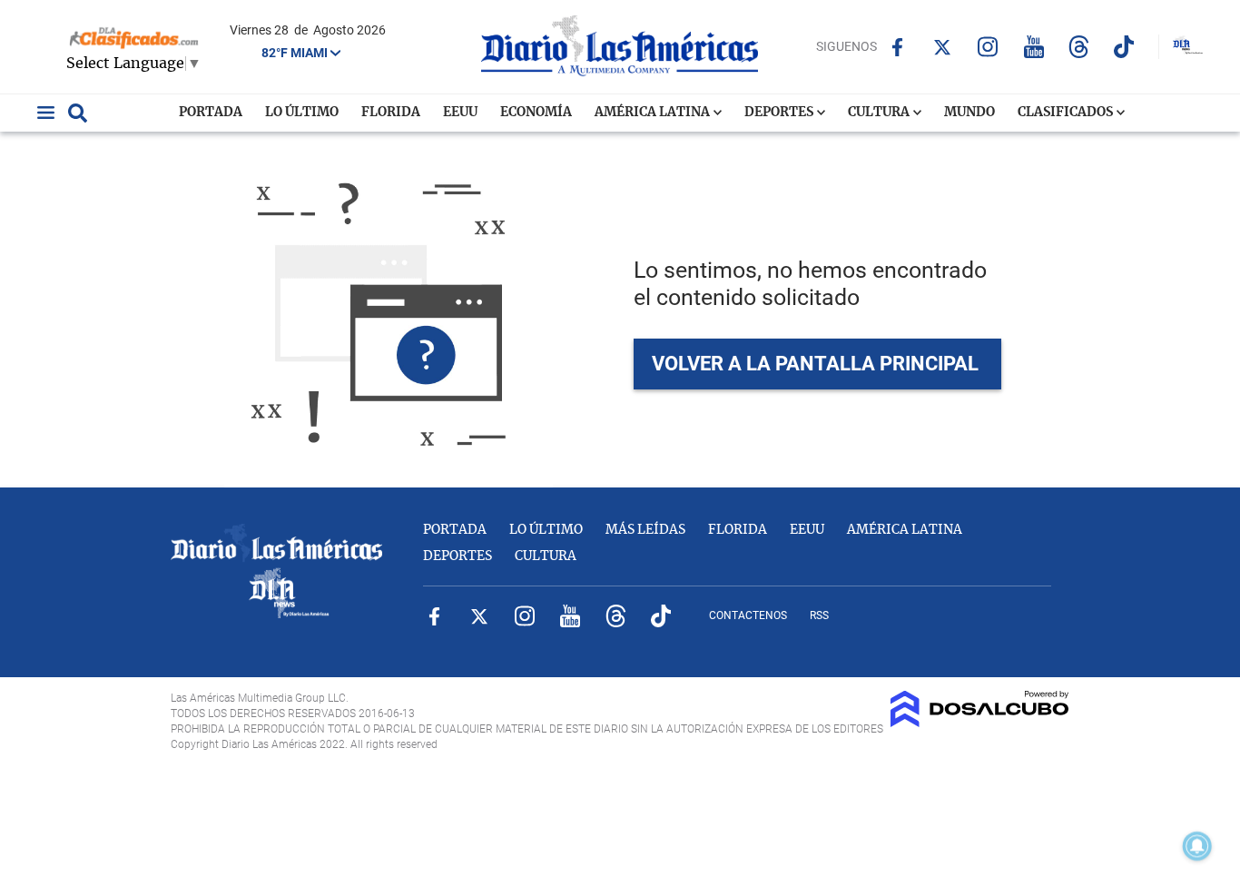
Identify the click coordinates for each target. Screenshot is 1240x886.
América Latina (654, 112)
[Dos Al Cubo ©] (980, 722)
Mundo (969, 112)
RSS (819, 615)
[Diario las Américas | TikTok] (1124, 46)
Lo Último (302, 112)
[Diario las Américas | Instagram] (988, 46)
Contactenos (748, 615)
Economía (536, 112)
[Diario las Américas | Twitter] (942, 47)
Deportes (780, 112)
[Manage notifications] (1197, 846)
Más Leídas (645, 530)
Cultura (880, 112)
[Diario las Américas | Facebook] (897, 47)
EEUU (460, 112)
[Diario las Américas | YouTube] (1033, 46)
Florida (390, 112)
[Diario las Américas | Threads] (1079, 46)
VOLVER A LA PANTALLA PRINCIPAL (815, 363)
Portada (210, 112)
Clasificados (1067, 112)
